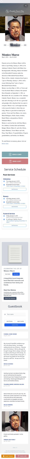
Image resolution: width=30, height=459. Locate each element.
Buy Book (16, 274)
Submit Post (15, 325)
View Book (7, 274)
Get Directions (15, 189)
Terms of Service (19, 452)
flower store (5, 143)
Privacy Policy (11, 452)
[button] (15, 421)
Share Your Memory (10, 298)
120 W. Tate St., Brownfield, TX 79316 (15, 186)
